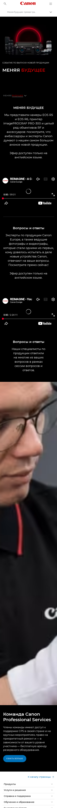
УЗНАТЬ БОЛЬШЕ (14, 759)
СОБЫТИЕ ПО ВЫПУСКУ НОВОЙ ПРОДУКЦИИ (25, 63)
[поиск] (5, 3)
